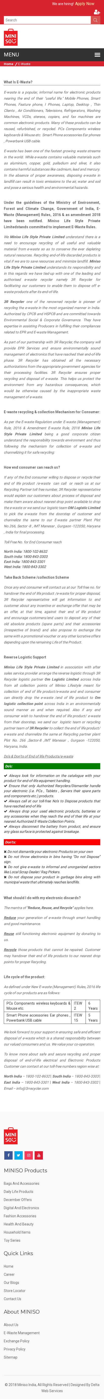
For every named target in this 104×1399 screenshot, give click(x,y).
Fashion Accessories (20, 1216)
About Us (11, 1325)
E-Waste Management (22, 1333)
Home (8, 64)
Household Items (17, 1232)
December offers (18, 1200)
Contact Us (12, 1299)
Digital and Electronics (21, 1208)
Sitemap (10, 1357)
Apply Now (77, 3)
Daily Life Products (18, 1192)
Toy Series (12, 1240)
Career (9, 1274)
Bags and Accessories (21, 1183)
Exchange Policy (17, 1341)
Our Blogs (11, 1283)
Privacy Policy (14, 1349)
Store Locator (14, 1291)
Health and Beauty (19, 1224)
